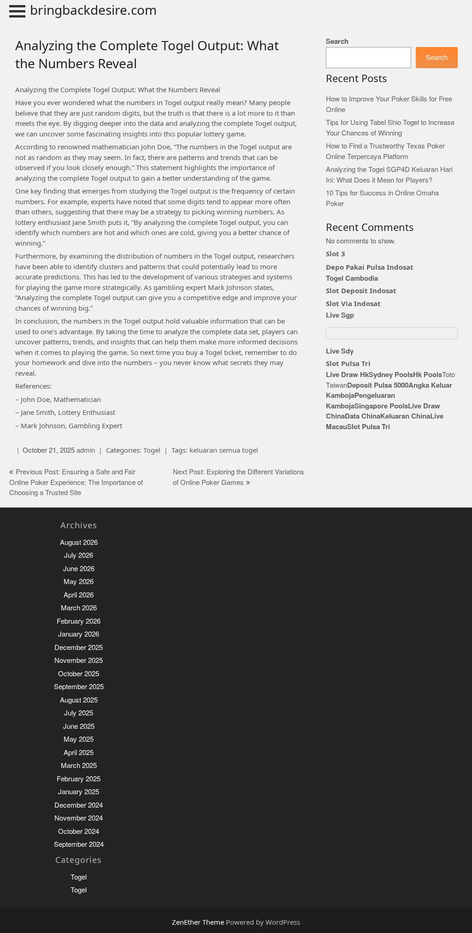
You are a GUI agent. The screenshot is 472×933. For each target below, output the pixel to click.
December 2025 (78, 647)
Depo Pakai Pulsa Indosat (369, 267)
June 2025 (78, 726)
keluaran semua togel (223, 450)
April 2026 (79, 595)
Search (337, 41)
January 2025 (78, 791)
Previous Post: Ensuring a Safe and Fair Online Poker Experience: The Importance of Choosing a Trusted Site (76, 482)
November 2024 (78, 818)
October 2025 (78, 673)
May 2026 (79, 581)
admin (86, 450)
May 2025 (79, 739)
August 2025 (79, 700)
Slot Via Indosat (353, 303)
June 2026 (78, 568)
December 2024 (78, 805)
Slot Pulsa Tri (348, 363)
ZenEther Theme (199, 922)
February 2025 (78, 778)
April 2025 (79, 752)
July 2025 (78, 713)
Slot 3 (335, 253)
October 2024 (78, 831)
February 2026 (78, 621)
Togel (151, 450)
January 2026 (78, 634)
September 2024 (79, 844)
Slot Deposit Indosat (361, 290)
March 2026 (79, 607)
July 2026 (78, 555)
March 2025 (79, 765)
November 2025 (78, 660)
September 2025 (79, 686)
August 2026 (79, 542)
